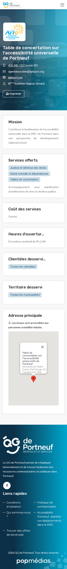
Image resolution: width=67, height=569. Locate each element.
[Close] (42, 347)
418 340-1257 (16, 65)
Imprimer (15, 93)
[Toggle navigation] (62, 5)
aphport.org (15, 77)
